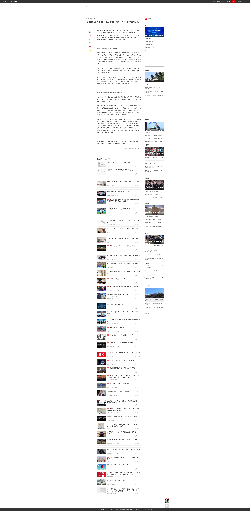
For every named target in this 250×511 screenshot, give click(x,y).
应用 (10, 1)
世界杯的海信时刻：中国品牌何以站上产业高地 (120, 209)
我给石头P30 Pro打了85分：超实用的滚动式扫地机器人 (123, 181)
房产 (157, 286)
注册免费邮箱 (239, 1)
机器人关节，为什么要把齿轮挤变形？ (121, 383)
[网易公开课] (218, 1)
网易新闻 (149, 18)
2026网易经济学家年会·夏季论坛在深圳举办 (154, 141)
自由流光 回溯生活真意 (150, 47)
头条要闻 (147, 70)
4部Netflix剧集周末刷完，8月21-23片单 (118, 465)
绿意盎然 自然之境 (149, 41)
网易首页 (6, 1)
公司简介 (116, 509)
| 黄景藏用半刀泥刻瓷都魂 (152, 270)
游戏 (146, 286)
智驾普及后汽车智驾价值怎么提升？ (117, 480)
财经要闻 (147, 120)
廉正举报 (147, 509)
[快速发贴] (90, 32)
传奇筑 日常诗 (148, 38)
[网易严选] (222, 1)
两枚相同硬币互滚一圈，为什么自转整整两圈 (123, 368)
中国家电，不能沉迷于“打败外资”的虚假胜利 (120, 170)
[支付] (226, 1)
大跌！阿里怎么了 (148, 132)
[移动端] (214, 1)
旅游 (149, 286)
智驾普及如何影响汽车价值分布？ (117, 304)
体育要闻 (147, 145)
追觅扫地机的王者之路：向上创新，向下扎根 (123, 246)
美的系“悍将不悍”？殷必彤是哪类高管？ (118, 162)
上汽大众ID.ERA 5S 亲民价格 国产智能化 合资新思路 (125, 286)
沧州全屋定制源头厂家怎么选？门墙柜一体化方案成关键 (123, 238)
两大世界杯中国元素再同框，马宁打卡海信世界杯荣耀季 (123, 263)
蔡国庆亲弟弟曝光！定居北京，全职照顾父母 (154, 197)
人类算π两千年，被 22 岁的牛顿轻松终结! (122, 343)
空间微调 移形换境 (149, 44)
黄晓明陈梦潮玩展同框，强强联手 (152, 194)
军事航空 (161, 286)
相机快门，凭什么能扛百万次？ (119, 327)
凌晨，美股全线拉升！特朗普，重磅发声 (153, 135)
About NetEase (111, 509)
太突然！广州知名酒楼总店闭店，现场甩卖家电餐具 (122, 439)
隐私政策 (131, 509)
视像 (105, 30)
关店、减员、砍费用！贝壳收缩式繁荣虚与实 (154, 138)
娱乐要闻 (147, 178)
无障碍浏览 (15, 1)
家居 (146, 25)
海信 (103, 30)
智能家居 (132, 33)
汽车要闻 (147, 233)
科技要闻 (147, 203)
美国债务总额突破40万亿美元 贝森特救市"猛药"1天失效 (123, 391)
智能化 (116, 39)
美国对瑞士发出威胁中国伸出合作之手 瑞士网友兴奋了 (123, 416)
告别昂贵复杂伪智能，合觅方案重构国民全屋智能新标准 (123, 228)
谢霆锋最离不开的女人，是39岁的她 (152, 200)
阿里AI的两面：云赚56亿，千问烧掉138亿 (153, 219)
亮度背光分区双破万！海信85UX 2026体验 (122, 360)
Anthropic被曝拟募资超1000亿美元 (152, 216)
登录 (234, 1)
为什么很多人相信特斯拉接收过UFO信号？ (122, 335)
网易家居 (91, 18)
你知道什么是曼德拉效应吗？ (118, 279)
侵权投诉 (151, 509)
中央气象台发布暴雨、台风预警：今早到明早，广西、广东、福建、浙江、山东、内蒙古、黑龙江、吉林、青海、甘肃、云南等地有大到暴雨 (123, 489)
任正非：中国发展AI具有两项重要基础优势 (153, 226)
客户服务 (127, 509)
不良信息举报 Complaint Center (139, 509)
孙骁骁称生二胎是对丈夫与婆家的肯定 (153, 191)
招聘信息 (124, 509)
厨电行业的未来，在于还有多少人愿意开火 (119, 191)
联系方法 (120, 509)
